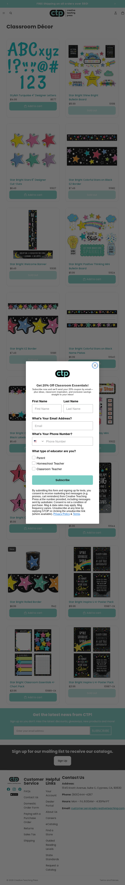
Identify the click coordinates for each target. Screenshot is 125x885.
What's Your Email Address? (52, 418)
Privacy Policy (61, 514)
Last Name (70, 401)
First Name (39, 401)
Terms (76, 514)
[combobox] (38, 441)
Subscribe (63, 480)
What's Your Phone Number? (52, 434)
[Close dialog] (95, 365)
